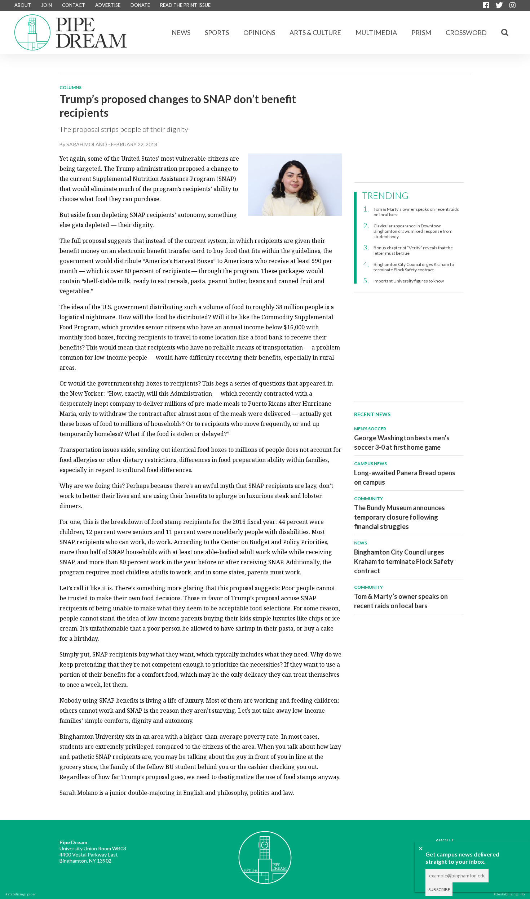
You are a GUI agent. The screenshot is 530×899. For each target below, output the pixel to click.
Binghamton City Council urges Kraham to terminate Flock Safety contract (414, 267)
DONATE (140, 5)
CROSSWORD (466, 32)
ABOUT (22, 5)
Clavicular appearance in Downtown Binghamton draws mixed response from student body (413, 231)
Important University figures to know (409, 281)
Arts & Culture (315, 32)
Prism (421, 32)
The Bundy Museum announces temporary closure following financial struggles (399, 517)
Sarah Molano (86, 144)
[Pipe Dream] (265, 852)
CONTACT (73, 5)
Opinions (259, 32)
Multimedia (376, 32)
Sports (217, 32)
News (181, 32)
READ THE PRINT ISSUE (185, 5)
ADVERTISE (107, 5)
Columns (70, 87)
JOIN (46, 5)
